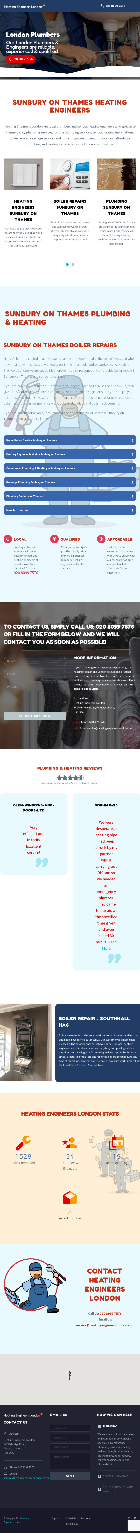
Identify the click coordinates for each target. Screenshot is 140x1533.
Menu (134, 6)
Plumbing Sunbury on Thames (24, 496)
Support (56, 1518)
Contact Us (70, 1518)
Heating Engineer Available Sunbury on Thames (35, 454)
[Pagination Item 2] (73, 264)
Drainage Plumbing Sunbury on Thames (30, 482)
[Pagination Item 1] (67, 264)
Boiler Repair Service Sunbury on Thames (31, 440)
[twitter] (135, 1518)
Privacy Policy (71, 1523)
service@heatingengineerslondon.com (109, 728)
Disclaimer (86, 1518)
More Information (17, 510)
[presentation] (57, 1036)
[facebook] (129, 1518)
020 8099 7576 (112, 6)
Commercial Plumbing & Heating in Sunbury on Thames (40, 468)
